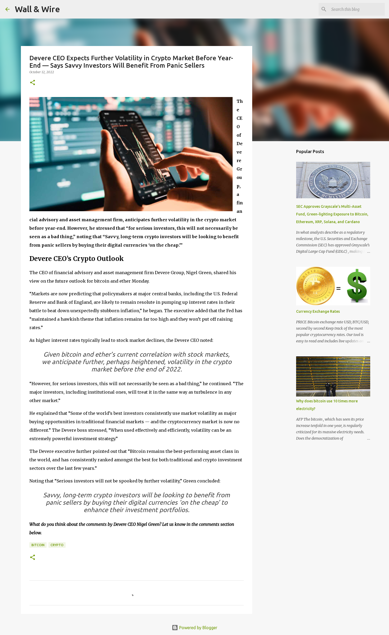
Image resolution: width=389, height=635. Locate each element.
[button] (32, 82)
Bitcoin (37, 545)
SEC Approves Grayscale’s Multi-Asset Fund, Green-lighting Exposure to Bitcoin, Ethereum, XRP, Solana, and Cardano (332, 214)
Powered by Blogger (197, 627)
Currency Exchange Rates (318, 311)
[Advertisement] (279, 228)
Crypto (57, 545)
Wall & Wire (37, 9)
